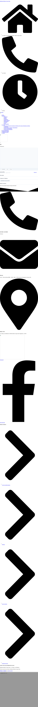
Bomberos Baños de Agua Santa (5, 1)
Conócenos (5, 116)
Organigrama (6, 119)
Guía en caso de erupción (8, 128)
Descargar (35, 172)
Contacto (3, 133)
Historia (5, 117)
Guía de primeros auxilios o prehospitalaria (10, 127)
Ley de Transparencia (5, 130)
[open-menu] (0, 113)
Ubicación (5, 122)
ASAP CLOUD (10, 670)
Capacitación (6, 126)
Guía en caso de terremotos (8, 129)
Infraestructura (6, 121)
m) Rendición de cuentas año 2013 (5, 180)
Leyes (5, 123)
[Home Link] (3, 141)
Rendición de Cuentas (5, 131)
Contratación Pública (5, 132)
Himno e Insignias (7, 120)
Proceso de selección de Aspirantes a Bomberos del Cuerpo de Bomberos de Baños (17, 125)
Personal (5, 118)
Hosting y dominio (3, 670)
